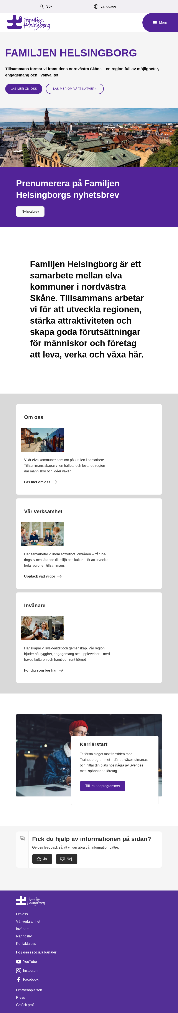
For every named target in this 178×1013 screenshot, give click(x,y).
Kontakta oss (26, 943)
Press (20, 997)
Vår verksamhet (28, 921)
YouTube (30, 961)
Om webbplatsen (29, 990)
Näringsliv (24, 936)
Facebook (30, 979)
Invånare (23, 929)
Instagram (30, 970)
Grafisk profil (25, 1005)
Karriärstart (93, 744)
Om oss (22, 914)
